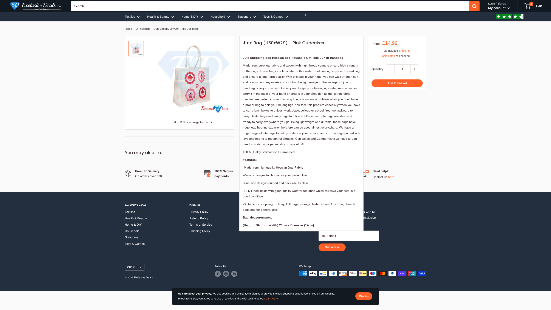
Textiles (130, 16)
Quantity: (377, 69)
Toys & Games (273, 16)
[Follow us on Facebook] (218, 274)
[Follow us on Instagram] (226, 274)
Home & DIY (189, 16)
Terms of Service (200, 224)
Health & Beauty (158, 16)
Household (217, 16)
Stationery (244, 16)
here (391, 177)
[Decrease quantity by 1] (390, 69)
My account (497, 8)
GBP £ (131, 267)
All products (143, 28)
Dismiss (363, 296)
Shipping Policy (199, 231)
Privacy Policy (198, 212)
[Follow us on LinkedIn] (234, 274)
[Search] (474, 6)
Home (128, 28)
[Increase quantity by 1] (414, 69)
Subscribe (332, 247)
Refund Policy (198, 218)
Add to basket (397, 83)
